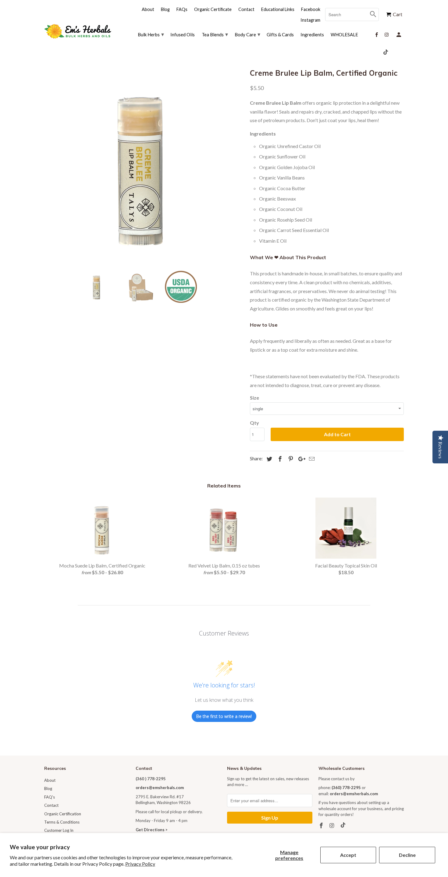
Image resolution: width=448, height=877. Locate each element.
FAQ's (49, 797)
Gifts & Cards (280, 34)
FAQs (181, 9)
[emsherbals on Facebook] (321, 825)
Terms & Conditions (62, 822)
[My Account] (399, 34)
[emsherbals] (77, 31)
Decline (407, 855)
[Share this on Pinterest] (290, 458)
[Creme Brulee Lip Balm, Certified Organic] (144, 166)
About (49, 780)
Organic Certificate (213, 9)
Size (254, 397)
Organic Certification (62, 813)
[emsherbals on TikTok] (343, 825)
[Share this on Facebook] (279, 458)
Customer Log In (58, 830)
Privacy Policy (140, 864)
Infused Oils (182, 34)
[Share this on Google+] (300, 458)
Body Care (247, 34)
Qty (254, 423)
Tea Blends (215, 34)
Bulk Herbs (151, 34)
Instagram (310, 20)
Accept (348, 855)
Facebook (310, 9)
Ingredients (312, 34)
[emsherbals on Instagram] (332, 825)
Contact (51, 805)
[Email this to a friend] (311, 458)
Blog (48, 788)
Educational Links (277, 9)
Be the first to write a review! (224, 716)
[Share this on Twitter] (268, 458)
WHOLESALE (344, 34)
